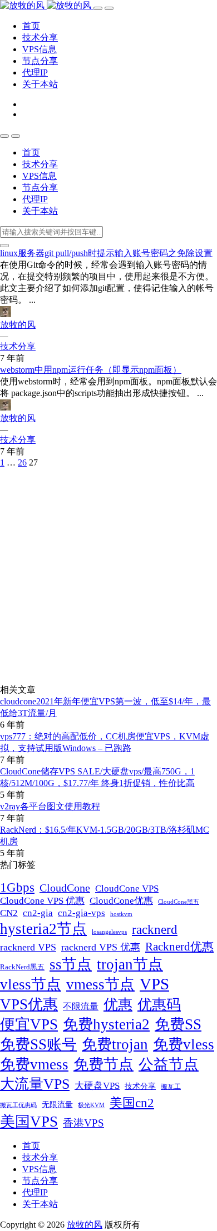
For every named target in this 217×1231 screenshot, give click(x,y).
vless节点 (30, 984)
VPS (154, 984)
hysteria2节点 (43, 928)
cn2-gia (38, 912)
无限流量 (57, 1104)
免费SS (178, 1024)
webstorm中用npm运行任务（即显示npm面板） (90, 369)
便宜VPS (29, 1024)
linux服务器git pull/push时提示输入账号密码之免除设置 (106, 253)
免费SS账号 (38, 1044)
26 (22, 462)
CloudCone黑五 (178, 902)
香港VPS (83, 1123)
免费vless (183, 1044)
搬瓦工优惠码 (18, 1105)
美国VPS (29, 1121)
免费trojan (115, 1044)
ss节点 (71, 964)
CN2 (9, 912)
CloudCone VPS (127, 888)
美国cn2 (132, 1102)
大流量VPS (35, 1084)
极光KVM (91, 1105)
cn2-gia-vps (81, 913)
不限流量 (80, 1006)
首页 (31, 26)
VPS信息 (39, 49)
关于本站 (40, 84)
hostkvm (121, 913)
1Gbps (17, 887)
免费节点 (103, 1064)
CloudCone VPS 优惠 (42, 900)
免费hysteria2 (106, 1024)
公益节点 (169, 1064)
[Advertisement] (108, 576)
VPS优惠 (29, 1004)
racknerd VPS (28, 947)
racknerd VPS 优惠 (100, 947)
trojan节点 (130, 964)
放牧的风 (18, 324)
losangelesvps (109, 932)
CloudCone (65, 888)
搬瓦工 (171, 1086)
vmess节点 (100, 984)
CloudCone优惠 (121, 900)
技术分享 (40, 37)
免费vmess (34, 1064)
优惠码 (159, 1005)
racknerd (154, 930)
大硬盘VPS (97, 1085)
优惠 (117, 1005)
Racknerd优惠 (179, 946)
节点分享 (40, 61)
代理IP (35, 72)
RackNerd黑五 (22, 967)
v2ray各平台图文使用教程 (50, 806)
